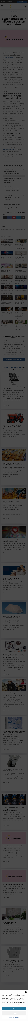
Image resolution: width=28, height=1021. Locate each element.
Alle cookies (14, 1008)
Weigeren (14, 1013)
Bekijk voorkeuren (14, 1017)
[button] (25, 992)
